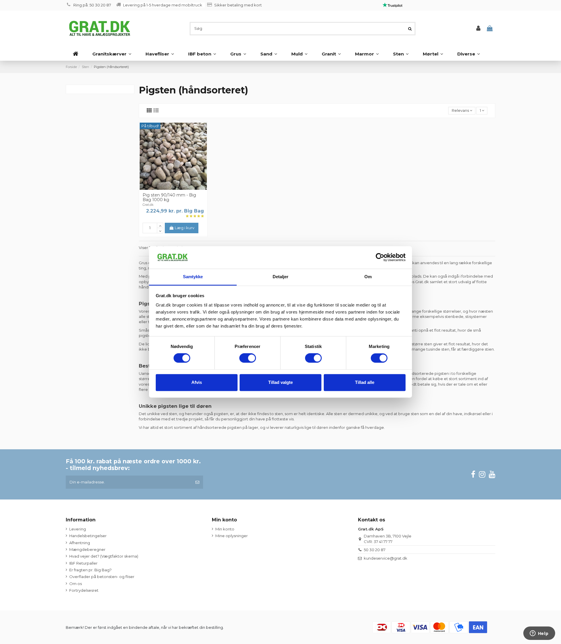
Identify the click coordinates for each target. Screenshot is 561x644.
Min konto (224, 529)
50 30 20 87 (374, 549)
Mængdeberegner (87, 549)
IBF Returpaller (83, 563)
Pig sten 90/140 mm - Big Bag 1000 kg (169, 197)
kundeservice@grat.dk (385, 558)
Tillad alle (364, 382)
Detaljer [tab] (281, 276)
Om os (75, 583)
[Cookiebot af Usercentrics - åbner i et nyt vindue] (380, 257)
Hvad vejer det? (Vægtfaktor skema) (103, 556)
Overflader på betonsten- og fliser (101, 576)
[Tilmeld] (197, 482)
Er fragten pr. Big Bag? (90, 570)
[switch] (247, 358)
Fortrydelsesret (83, 590)
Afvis (196, 382)
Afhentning (79, 542)
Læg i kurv (184, 227)
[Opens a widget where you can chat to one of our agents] (539, 633)
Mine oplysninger (231, 535)
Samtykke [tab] (193, 276)
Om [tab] (368, 276)
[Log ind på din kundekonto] (478, 28)
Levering (77, 529)
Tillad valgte (280, 382)
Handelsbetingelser (88, 535)
